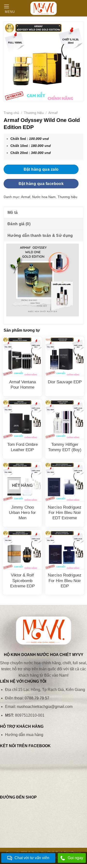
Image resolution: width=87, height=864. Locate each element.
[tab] (43, 212)
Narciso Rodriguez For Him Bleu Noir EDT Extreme (64, 512)
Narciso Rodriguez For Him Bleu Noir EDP (64, 580)
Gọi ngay (75, 858)
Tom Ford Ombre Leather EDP (22, 447)
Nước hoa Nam (44, 197)
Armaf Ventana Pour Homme (22, 385)
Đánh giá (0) (18, 224)
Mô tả (12, 212)
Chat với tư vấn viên (31, 858)
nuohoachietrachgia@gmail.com (44, 706)
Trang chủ (11, 113)
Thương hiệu (34, 113)
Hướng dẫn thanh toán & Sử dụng (40, 235)
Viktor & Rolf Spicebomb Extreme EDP (22, 580)
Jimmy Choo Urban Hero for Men (22, 512)
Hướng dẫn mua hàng (24, 735)
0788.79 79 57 (37, 698)
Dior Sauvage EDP (65, 382)
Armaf (53, 113)
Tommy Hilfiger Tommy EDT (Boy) (64, 447)
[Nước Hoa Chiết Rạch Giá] (43, 8)
